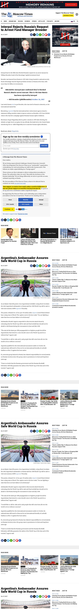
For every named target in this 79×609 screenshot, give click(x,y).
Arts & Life (41, 21)
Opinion (34, 21)
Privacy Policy (16, 148)
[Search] (77, 21)
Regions (20, 21)
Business (27, 21)
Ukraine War (12, 21)
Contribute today (68, 15)
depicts (34, 312)
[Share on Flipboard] (46, 34)
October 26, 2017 (38, 99)
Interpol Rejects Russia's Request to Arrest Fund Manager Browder (24, 28)
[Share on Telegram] (37, 34)
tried (13, 104)
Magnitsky (15, 131)
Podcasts (50, 21)
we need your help (20, 183)
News (5, 21)
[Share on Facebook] (31, 34)
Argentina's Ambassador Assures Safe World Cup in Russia (24, 259)
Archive (57, 21)
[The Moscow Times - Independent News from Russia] (17, 14)
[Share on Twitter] (34, 34)
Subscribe (44, 145)
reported (10, 111)
